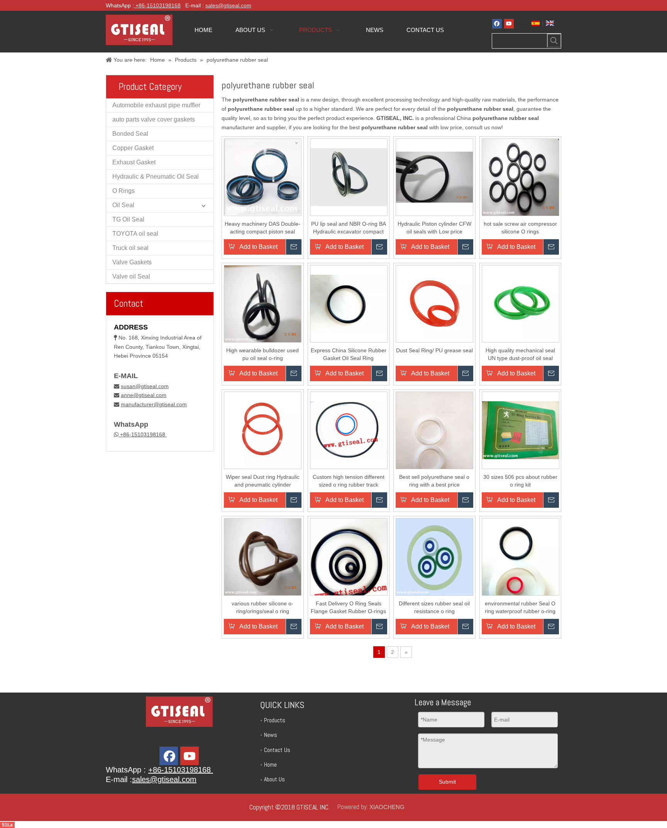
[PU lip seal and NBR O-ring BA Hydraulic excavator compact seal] (348, 177)
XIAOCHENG (387, 807)
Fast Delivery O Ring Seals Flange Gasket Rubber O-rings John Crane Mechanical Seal (348, 607)
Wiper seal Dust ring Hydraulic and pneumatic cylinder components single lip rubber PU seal (263, 481)
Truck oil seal (130, 248)
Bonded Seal (130, 133)
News (270, 735)
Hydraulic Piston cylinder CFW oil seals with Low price (434, 228)
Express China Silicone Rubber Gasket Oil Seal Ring (348, 354)
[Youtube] (509, 24)
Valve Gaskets (132, 262)
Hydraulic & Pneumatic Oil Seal (155, 176)
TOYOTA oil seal (135, 233)
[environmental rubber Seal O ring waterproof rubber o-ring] (520, 569)
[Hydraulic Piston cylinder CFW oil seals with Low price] (434, 177)
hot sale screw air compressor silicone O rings (520, 228)
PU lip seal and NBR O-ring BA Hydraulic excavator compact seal (348, 228)
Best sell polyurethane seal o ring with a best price (434, 481)
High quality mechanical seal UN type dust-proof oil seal (520, 354)
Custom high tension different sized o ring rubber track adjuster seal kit (348, 481)
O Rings (123, 191)
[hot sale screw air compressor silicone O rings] (520, 177)
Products (274, 720)
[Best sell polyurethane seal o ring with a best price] (434, 442)
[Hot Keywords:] (554, 40)
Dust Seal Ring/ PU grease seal (434, 350)
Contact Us (277, 750)
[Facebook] (497, 24)
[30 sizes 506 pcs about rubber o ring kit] (520, 430)
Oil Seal (123, 205)
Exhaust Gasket (134, 162)
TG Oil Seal (128, 219)
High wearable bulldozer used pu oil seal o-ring (262, 354)
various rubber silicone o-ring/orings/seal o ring (262, 607)
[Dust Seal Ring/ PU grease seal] (434, 303)
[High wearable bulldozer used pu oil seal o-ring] (262, 303)
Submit (447, 782)
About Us (274, 779)
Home (270, 764)
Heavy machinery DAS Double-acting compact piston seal (262, 228)
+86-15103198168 (143, 434)
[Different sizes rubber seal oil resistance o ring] (434, 556)
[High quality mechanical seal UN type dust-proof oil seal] (520, 303)
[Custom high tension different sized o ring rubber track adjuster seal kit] (348, 430)
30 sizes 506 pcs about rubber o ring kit (520, 481)
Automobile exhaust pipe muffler (156, 105)
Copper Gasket (133, 148)
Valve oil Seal (131, 276)
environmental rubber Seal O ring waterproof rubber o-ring (520, 607)
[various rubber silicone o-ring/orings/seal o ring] (262, 556)
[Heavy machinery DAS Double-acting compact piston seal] (262, 177)
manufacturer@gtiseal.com (154, 404)
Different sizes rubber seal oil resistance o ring (434, 607)
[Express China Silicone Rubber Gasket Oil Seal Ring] (348, 303)
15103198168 (164, 5)
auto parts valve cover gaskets (153, 119)
